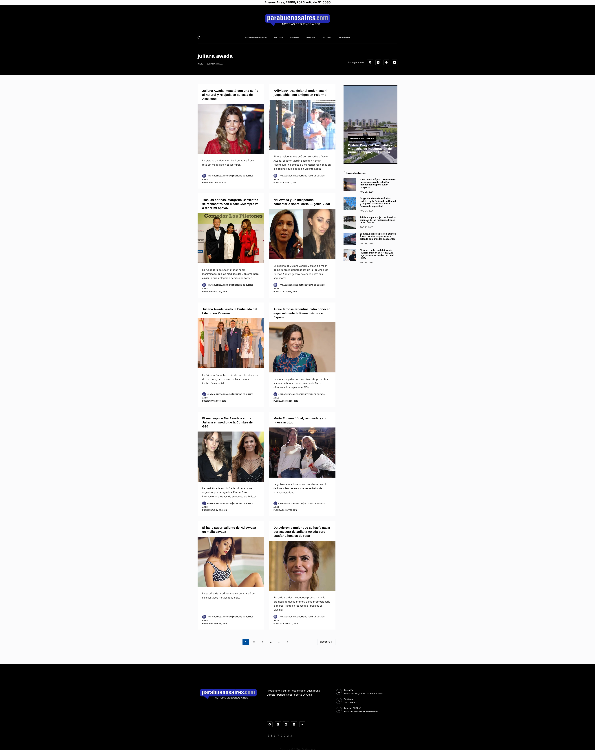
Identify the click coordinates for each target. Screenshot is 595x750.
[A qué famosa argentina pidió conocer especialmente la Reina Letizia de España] (302, 347)
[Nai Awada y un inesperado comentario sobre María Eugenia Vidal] (302, 234)
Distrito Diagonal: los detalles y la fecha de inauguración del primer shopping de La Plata (370, 148)
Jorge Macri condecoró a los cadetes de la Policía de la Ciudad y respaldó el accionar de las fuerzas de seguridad (378, 202)
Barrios (310, 37)
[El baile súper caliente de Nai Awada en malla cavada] (231, 562)
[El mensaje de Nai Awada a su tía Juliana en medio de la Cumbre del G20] (231, 457)
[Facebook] (370, 62)
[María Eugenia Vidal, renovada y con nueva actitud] (302, 452)
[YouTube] (294, 724)
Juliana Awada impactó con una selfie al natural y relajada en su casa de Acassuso (230, 94)
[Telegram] (302, 724)
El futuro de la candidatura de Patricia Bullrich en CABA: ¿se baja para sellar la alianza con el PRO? (377, 254)
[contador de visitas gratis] (280, 735)
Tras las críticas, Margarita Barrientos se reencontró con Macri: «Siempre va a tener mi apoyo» (230, 204)
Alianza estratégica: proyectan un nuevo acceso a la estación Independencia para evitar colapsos (378, 183)
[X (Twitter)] (378, 62)
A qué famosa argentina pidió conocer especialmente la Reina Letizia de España (301, 313)
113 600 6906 (350, 702)
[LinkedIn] (395, 62)
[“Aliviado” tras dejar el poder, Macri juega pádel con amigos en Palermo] (302, 125)
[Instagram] (286, 724)
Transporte (344, 37)
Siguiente (325, 642)
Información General (256, 37)
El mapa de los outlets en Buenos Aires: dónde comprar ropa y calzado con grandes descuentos (378, 236)
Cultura (326, 37)
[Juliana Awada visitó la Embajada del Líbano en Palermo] (231, 343)
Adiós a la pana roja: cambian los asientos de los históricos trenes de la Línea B (378, 220)
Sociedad (295, 37)
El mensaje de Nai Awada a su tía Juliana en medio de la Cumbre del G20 (227, 422)
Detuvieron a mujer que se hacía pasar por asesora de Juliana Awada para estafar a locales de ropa (301, 531)
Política (278, 37)
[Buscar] (199, 37)
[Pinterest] (386, 62)
